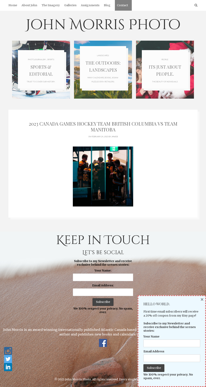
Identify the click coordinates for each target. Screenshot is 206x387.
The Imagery (51, 5)
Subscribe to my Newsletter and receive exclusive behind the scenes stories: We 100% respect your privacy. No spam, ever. (103, 286)
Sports (50, 59)
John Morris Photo (103, 24)
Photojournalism (36, 59)
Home (12, 5)
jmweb (114, 136)
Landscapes (103, 55)
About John (29, 5)
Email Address (153, 351)
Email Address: (103, 285)
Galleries (70, 5)
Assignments (90, 5)
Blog (107, 5)
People (165, 59)
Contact (122, 5)
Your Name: (103, 270)
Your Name (151, 336)
